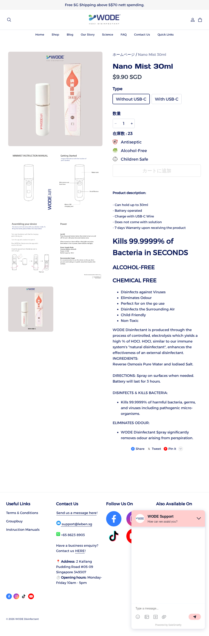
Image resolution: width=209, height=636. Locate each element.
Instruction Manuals (23, 529)
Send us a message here (76, 513)
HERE (80, 551)
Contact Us (142, 34)
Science (107, 34)
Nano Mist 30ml (152, 54)
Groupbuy (14, 521)
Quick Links (166, 34)
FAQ (124, 34)
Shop (55, 34)
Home (39, 34)
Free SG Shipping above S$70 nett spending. (104, 5)
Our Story (87, 34)
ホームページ (124, 54)
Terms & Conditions (22, 513)
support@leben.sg (76, 524)
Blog (70, 34)
